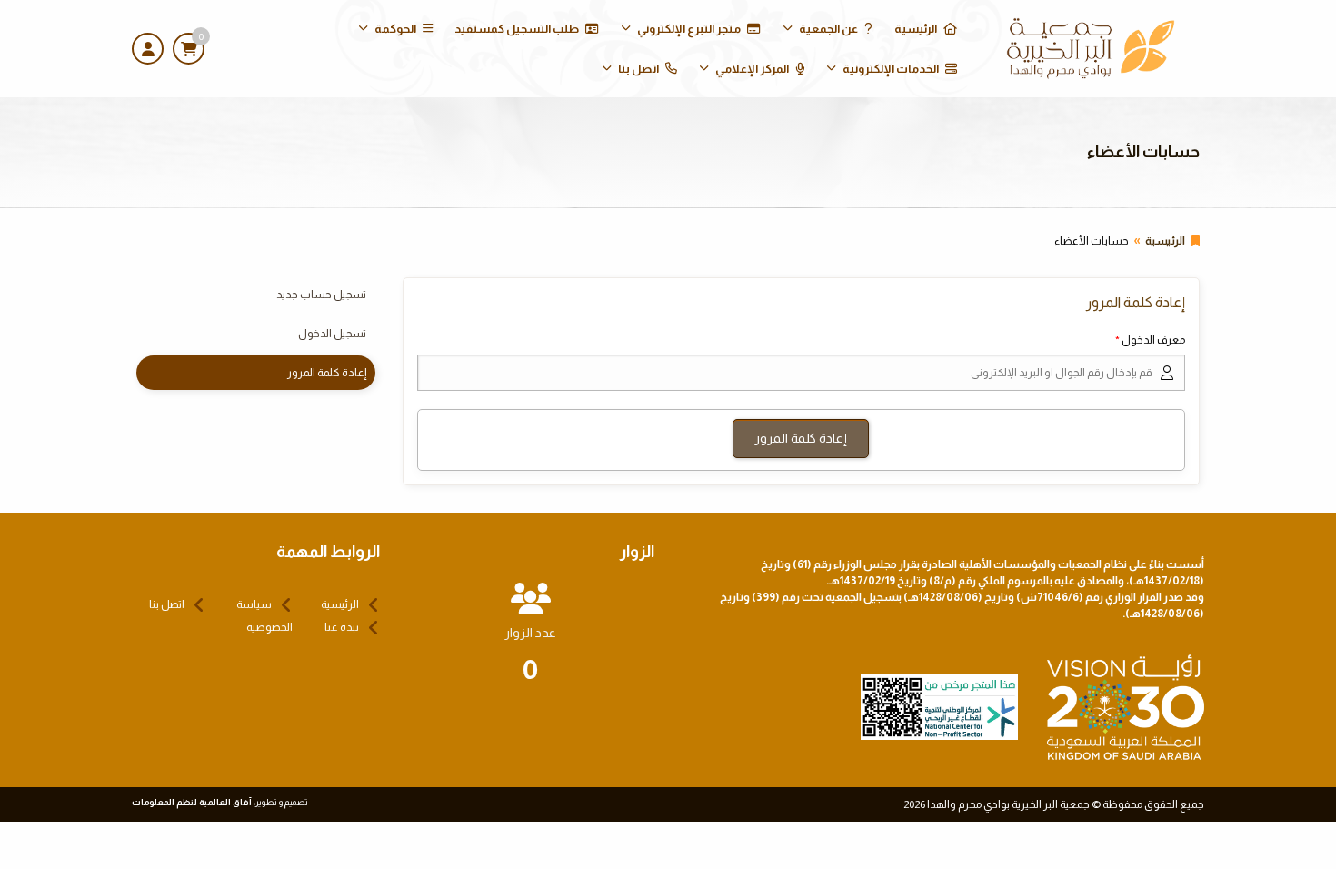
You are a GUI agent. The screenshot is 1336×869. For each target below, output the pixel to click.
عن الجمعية (828, 28)
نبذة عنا (341, 627)
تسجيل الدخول (332, 333)
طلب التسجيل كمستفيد (516, 28)
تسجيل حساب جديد (321, 294)
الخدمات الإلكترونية (890, 68)
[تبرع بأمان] (939, 706)
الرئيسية (915, 28)
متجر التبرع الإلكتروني (689, 28)
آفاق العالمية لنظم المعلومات (192, 802)
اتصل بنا (638, 68)
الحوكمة (395, 28)
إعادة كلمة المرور (326, 372)
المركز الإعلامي (752, 68)
